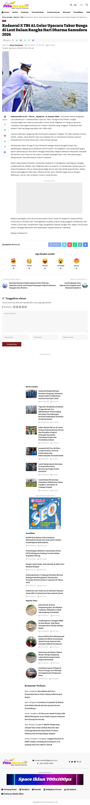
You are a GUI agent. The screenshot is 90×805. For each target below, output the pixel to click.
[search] (71, 5)
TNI (4, 20)
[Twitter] (72, 761)
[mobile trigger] (86, 5)
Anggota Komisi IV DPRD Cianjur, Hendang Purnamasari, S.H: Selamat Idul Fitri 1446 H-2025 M (44, 742)
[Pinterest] (74, 761)
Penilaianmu (7, 307)
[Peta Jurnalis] (16, 5)
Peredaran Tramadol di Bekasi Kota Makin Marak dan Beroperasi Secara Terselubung (44, 705)
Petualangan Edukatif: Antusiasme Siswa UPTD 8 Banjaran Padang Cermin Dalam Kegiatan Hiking (43, 553)
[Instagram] (77, 761)
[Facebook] (69, 761)
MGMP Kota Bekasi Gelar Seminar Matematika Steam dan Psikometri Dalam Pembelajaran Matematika (43, 540)
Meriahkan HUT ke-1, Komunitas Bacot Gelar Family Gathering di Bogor (43, 694)
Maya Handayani (16, 45)
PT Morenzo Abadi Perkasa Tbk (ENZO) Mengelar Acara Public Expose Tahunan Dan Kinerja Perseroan (45, 716)
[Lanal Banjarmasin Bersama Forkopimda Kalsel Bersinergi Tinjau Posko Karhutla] (31, 467)
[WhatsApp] (80, 761)
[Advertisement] (49, 198)
